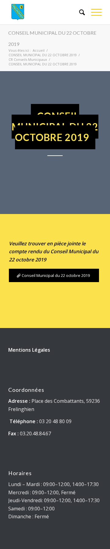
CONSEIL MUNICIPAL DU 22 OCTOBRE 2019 (43, 55)
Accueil (39, 50)
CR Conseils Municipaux (28, 59)
